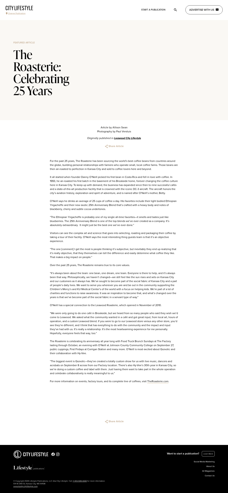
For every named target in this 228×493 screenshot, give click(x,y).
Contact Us (210, 475)
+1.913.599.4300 (80, 481)
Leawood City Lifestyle (127, 138)
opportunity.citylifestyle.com (25, 486)
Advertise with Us (201, 10)
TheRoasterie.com (157, 381)
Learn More (208, 454)
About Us (210, 466)
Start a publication (153, 9)
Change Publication (17, 13)
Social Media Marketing (204, 461)
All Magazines (208, 471)
